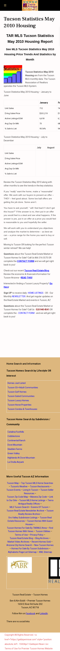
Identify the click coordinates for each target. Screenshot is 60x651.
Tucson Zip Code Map (17, 497)
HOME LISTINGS (35, 293)
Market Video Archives (18, 541)
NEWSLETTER (19, 296)
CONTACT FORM (26, 313)
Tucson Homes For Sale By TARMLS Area (27, 528)
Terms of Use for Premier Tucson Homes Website (29, 648)
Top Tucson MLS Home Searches (37, 483)
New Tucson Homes (44, 545)
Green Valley (14, 453)
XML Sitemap (45, 552)
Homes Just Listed (17, 383)
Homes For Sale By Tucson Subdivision (30, 548)
